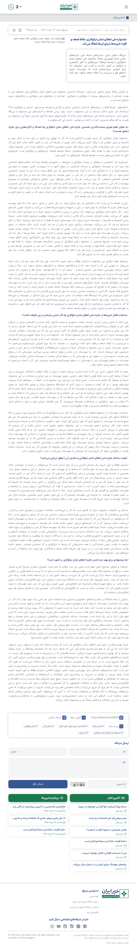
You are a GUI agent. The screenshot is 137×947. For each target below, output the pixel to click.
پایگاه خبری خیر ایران (114, 30)
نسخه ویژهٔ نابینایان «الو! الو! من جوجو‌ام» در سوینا (102, 807)
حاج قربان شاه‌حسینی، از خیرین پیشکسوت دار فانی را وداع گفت (37, 807)
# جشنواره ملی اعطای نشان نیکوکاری (108, 732)
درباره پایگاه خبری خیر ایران (86, 902)
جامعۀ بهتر (96, 30)
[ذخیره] (20, 30)
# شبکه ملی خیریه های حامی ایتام (73, 726)
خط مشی (94, 896)
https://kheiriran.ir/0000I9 (105, 717)
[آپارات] (52, 926)
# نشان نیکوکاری (30, 726)
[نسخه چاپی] (14, 30)
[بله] (72, 926)
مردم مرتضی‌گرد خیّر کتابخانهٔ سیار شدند (108, 818)
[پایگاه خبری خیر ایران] (69, 7)
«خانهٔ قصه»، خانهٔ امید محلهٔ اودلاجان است (106, 841)
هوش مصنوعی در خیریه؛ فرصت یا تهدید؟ (106, 830)
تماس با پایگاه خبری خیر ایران (84, 907)
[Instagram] (78, 926)
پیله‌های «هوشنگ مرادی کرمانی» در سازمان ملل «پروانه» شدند (99, 864)
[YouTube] (58, 926)
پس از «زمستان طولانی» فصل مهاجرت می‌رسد (104, 853)
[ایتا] (65, 926)
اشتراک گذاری (55, 717)
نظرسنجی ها (93, 912)
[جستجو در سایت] (11, 7)
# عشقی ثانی (48, 726)
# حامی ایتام (98, 726)
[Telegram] (85, 926)
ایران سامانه (110, 942)
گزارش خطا (76, 717)
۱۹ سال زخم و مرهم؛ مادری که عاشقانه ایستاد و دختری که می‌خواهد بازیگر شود (37, 818)
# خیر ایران (83, 732)
